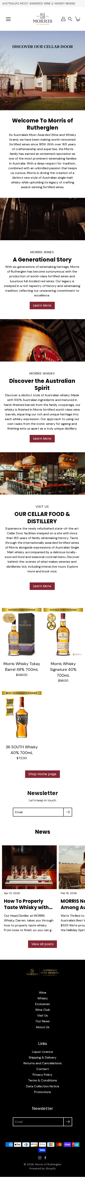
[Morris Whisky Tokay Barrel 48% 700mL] (22, 631)
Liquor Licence (42, 1052)
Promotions (42, 1092)
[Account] (63, 19)
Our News (43, 1021)
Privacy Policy (42, 1075)
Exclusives (42, 1004)
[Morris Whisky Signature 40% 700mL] (63, 631)
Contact (42, 1069)
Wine (42, 993)
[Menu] (8, 19)
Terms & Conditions (42, 1080)
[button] (70, 19)
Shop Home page (42, 774)
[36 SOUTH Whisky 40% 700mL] (22, 714)
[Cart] (78, 19)
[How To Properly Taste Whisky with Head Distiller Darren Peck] (29, 867)
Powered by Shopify (42, 1168)
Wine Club (42, 1010)
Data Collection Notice (42, 1086)
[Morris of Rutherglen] (42, 19)
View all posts (42, 944)
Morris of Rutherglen (48, 1164)
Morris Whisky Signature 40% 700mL (63, 669)
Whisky (42, 998)
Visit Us (42, 1015)
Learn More (42, 305)
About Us (42, 1027)
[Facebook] (45, 1157)
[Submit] (67, 812)
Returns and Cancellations (43, 1063)
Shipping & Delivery (42, 1057)
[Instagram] (40, 1157)
